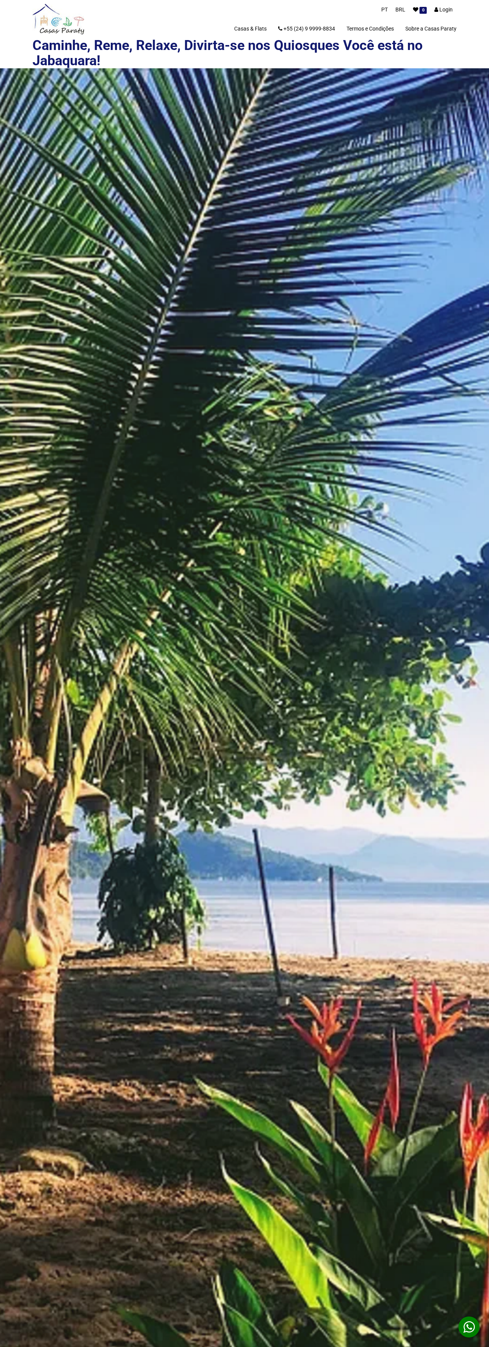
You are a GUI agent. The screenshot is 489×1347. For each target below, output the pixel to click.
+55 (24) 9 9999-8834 (308, 29)
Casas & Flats (250, 29)
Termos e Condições (370, 29)
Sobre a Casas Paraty (431, 29)
